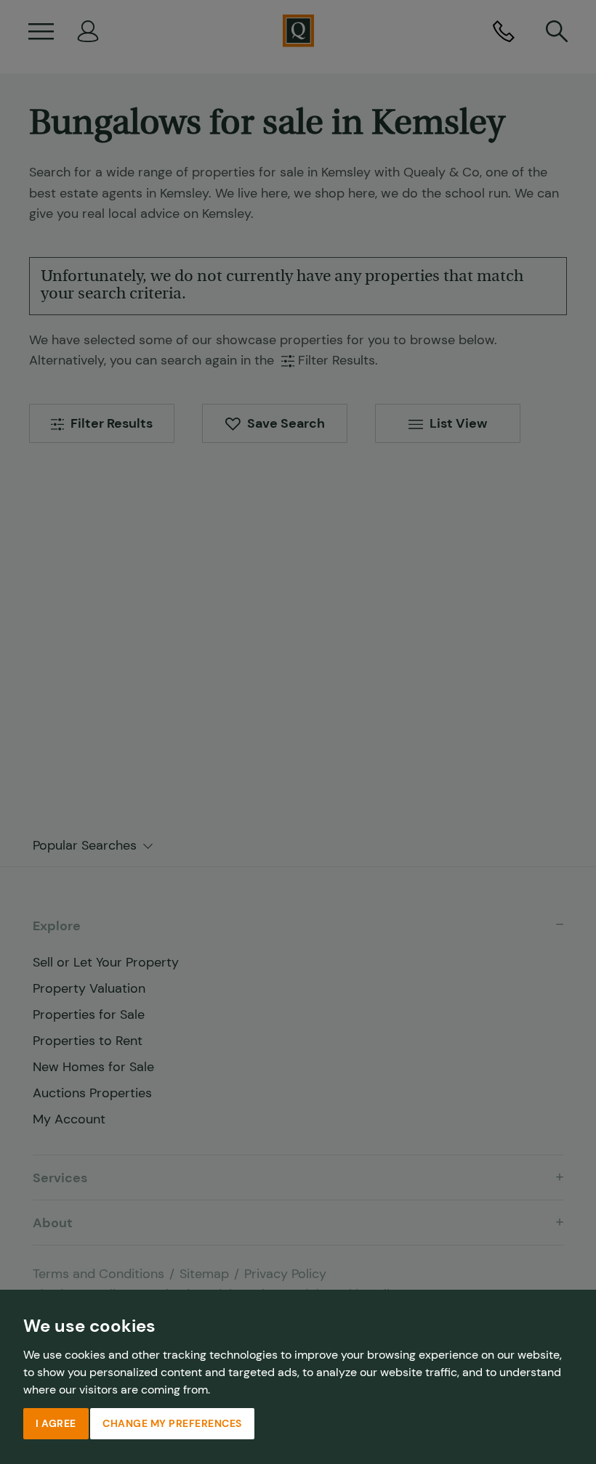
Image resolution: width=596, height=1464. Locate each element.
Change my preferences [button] (172, 1423)
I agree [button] (56, 1423)
